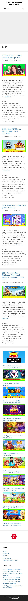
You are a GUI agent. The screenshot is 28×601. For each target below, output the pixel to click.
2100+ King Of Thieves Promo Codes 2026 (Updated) (11, 131)
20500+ (11, 110)
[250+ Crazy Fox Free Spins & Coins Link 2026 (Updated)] (14, 445)
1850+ (4, 182)
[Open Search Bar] (23, 9)
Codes (6, 101)
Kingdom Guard (6, 336)
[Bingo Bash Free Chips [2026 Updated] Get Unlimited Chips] (14, 393)
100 (21, 251)
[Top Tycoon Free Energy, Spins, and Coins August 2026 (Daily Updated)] (14, 498)
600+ (18, 329)
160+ (16, 327)
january (14, 114)
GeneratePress (14, 598)
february (23, 112)
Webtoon (16, 119)
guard (12, 334)
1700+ (4, 108)
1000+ (10, 105)
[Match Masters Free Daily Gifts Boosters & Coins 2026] (14, 410)
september (5, 119)
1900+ (13, 108)
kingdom (21, 334)
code (3, 112)
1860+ (8, 182)
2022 (8, 184)
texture (11, 119)
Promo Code (21, 116)
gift (9, 334)
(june (13, 103)
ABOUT (5, 551)
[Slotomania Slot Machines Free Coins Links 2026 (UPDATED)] (14, 480)
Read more (8, 96)
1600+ (19, 105)
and (3, 332)
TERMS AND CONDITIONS (10, 560)
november (5, 116)
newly (22, 114)
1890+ (17, 182)
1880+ (12, 182)
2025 (7, 110)
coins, (11, 112)
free (3, 114)
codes (7, 112)
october (11, 116)
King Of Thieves (14, 188)
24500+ (17, 110)
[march (18, 103)
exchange (22, 332)
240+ (23, 254)
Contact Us (6, 553)
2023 (21, 108)
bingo (7, 256)
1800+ (8, 108)
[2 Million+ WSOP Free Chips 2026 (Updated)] (14, 375)
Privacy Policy (7, 558)
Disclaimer (6, 556)
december (17, 112)
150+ (12, 327)
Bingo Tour (12, 256)
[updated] (5, 105)
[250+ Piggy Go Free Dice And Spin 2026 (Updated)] (14, 428)
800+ (22, 329)
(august (6, 103)
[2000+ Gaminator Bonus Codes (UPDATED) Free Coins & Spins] (14, 515)
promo (15, 116)
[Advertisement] (14, 27)
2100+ (23, 184)
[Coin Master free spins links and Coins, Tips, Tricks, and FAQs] (14, 357)
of (7, 193)
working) (14, 262)
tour (10, 262)
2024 (3, 110)
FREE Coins (8, 114)
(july (10, 103)
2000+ (17, 108)
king (8, 188)
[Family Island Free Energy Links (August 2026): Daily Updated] (14, 463)
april (21, 110)
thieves (11, 195)
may (18, 114)
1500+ (15, 105)
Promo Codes (17, 193)
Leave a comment (9, 121)
